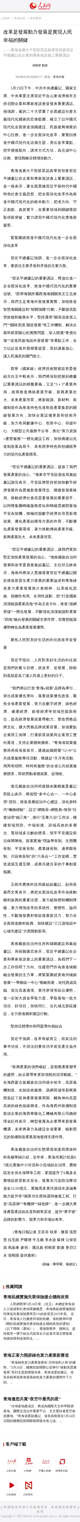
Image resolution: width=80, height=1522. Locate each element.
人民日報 (11, 1470)
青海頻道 (19, 18)
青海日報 (58, 76)
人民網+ (28, 1470)
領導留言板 (61, 1470)
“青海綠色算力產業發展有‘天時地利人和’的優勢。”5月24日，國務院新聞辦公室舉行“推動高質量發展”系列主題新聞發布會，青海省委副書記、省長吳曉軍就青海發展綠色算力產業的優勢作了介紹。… (40, 1372)
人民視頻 (11, 1494)
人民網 (5, 18)
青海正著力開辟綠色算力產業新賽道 (36, 1355)
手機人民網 (45, 1470)
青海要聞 (35, 18)
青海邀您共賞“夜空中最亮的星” (32, 1399)
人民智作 (28, 1494)
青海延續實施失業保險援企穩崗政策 (36, 1297)
